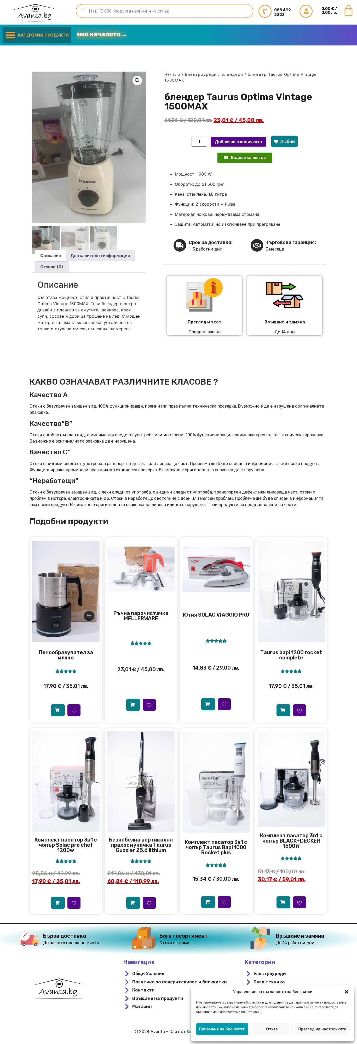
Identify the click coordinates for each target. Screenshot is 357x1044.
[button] (346, 991)
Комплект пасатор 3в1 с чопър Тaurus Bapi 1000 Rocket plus (216, 847)
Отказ (272, 1028)
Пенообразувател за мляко (66, 655)
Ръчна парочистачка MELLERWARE (141, 616)
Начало (172, 74)
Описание (50, 255)
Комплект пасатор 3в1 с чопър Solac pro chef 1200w (65, 845)
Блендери (232, 74)
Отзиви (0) (51, 266)
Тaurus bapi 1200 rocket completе (291, 655)
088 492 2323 (282, 12)
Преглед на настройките (322, 1028)
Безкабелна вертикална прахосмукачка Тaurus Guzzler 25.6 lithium (141, 845)
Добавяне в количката (238, 141)
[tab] (50, 255)
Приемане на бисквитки (222, 1028)
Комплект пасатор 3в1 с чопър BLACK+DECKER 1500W (291, 840)
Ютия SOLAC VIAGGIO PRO (216, 615)
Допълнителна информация (100, 255)
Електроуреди (201, 74)
